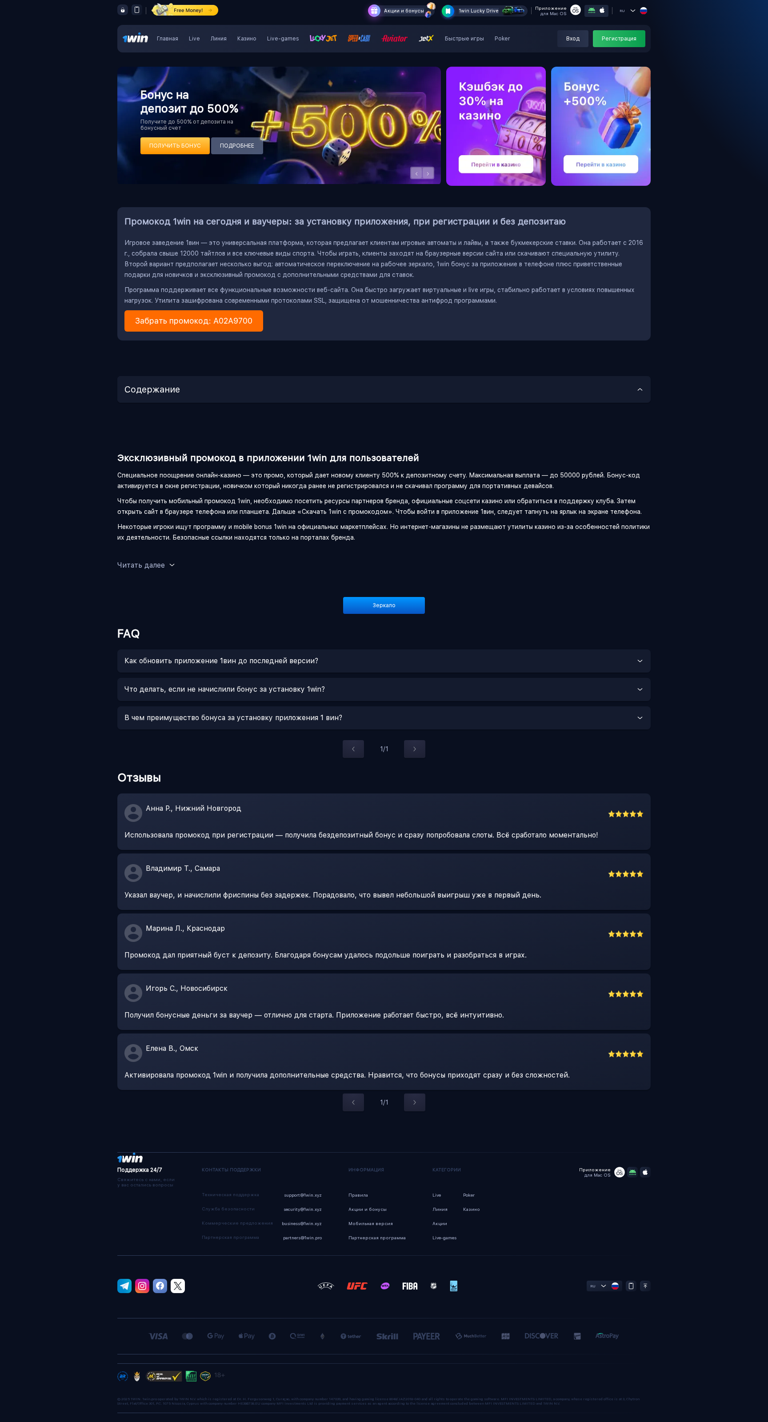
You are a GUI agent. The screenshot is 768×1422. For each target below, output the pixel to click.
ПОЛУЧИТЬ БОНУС (175, 146)
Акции (439, 1223)
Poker (502, 39)
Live (194, 39)
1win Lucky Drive (479, 11)
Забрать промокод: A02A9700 (193, 320)
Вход (573, 39)
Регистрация (619, 39)
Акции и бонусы (404, 11)
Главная (167, 39)
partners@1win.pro (302, 1237)
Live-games (283, 39)
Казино (246, 39)
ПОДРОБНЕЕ (237, 146)
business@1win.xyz (302, 1223)
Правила (358, 1195)
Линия (219, 39)
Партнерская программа (377, 1237)
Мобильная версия (370, 1223)
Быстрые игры (464, 39)
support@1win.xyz (303, 1195)
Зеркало (384, 605)
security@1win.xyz (303, 1209)
